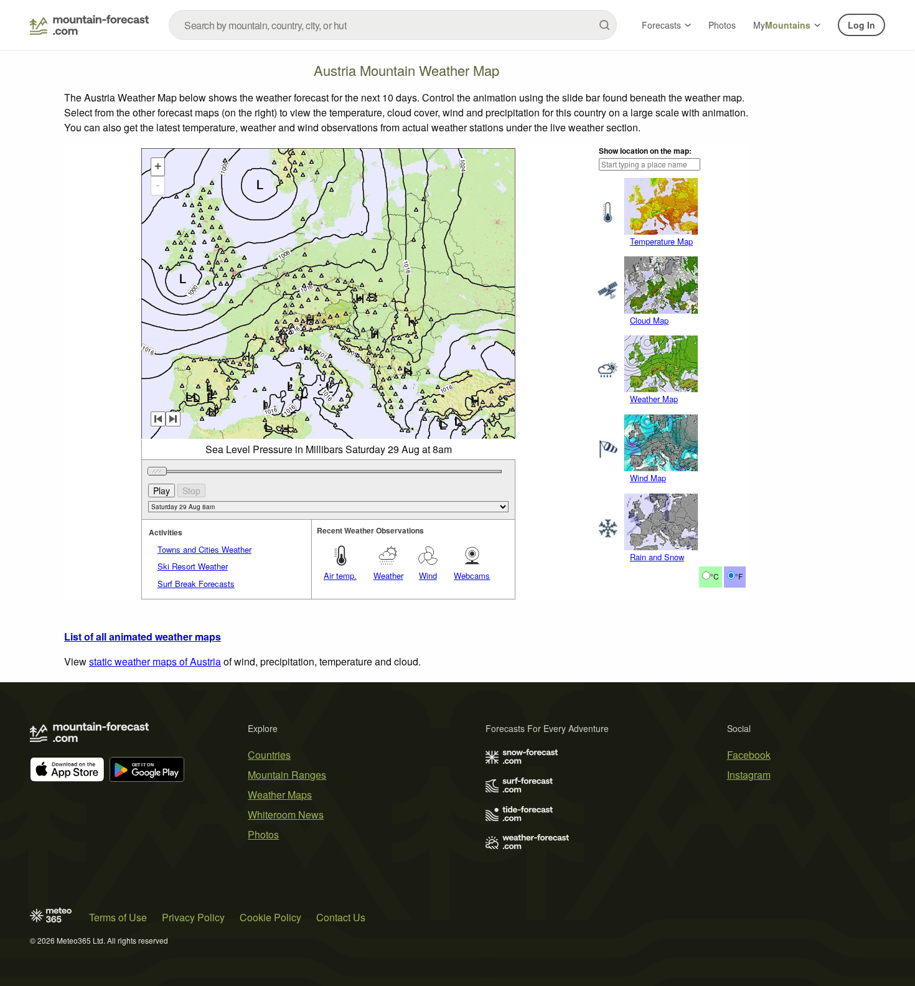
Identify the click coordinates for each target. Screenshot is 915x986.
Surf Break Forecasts (196, 583)
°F (739, 576)
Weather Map (654, 399)
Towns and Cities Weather (204, 549)
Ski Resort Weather (192, 566)
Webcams (472, 575)
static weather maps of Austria (155, 661)
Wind (428, 575)
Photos (722, 25)
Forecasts (661, 25)
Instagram (749, 775)
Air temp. (340, 575)
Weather (388, 575)
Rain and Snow (657, 557)
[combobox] (393, 25)
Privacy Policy (193, 917)
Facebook (749, 755)
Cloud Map (649, 320)
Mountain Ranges (287, 775)
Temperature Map (661, 241)
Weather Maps (280, 794)
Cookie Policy (270, 917)
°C (714, 576)
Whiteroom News (286, 814)
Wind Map (648, 478)
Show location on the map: (645, 150)
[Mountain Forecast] (89, 25)
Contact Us (340, 917)
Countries (269, 755)
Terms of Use (118, 917)
